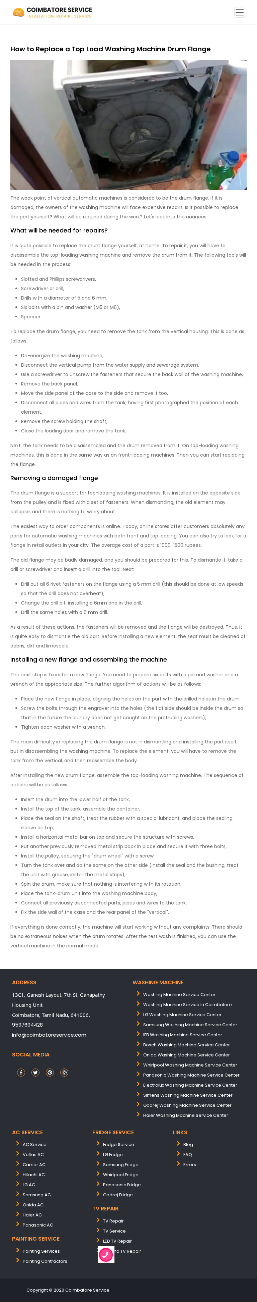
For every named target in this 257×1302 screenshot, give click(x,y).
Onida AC (33, 1205)
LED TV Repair (117, 1241)
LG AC (29, 1185)
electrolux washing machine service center (190, 1085)
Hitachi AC (34, 1174)
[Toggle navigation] (239, 12)
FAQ (187, 1154)
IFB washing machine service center (182, 1035)
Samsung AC (37, 1195)
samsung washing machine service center (190, 1025)
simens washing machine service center (188, 1095)
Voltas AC (33, 1154)
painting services (41, 1251)
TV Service (114, 1231)
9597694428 (27, 1024)
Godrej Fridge (118, 1195)
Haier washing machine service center (185, 1115)
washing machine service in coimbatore (187, 1004)
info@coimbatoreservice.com (49, 1034)
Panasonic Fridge (122, 1185)
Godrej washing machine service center (187, 1105)
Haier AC (32, 1215)
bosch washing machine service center (186, 1045)
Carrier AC (34, 1164)
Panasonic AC (38, 1225)
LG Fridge (113, 1154)
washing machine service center (179, 994)
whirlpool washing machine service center (190, 1065)
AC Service (35, 1144)
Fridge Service (118, 1144)
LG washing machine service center (182, 1014)
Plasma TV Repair (122, 1251)
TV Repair (113, 1221)
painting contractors (45, 1261)
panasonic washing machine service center (191, 1075)
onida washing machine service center (186, 1055)
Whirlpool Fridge (121, 1174)
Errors (189, 1164)
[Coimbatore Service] (53, 12)
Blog (188, 1144)
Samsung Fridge (121, 1164)
